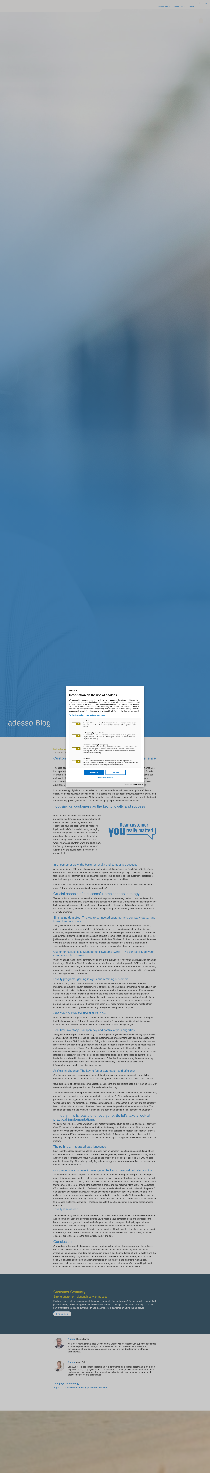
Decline (116, 772)
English (72, 690)
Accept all (94, 772)
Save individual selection (105, 778)
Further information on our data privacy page (87, 715)
